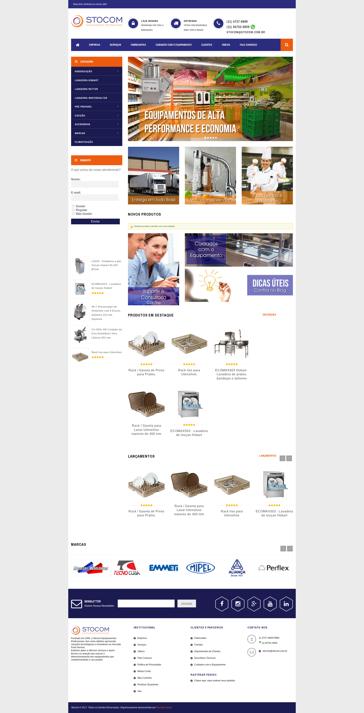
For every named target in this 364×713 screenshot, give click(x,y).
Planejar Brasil (164, 707)
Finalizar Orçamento (147, 684)
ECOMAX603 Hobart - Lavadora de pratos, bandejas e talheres (232, 374)
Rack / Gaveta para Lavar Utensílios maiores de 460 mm (146, 429)
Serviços (115, 44)
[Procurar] (287, 45)
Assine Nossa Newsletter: (99, 605)
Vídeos (226, 44)
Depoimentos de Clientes (207, 651)
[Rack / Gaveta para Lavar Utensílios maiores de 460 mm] (146, 404)
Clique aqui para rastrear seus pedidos (214, 680)
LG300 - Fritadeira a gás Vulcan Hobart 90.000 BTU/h (106, 265)
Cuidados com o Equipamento (174, 44)
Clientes (206, 44)
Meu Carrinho (144, 678)
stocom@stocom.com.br (275, 651)
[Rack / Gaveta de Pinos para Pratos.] (146, 344)
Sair (139, 691)
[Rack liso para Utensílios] (80, 350)
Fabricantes (138, 44)
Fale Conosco (248, 44)
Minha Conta (144, 671)
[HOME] (77, 45)
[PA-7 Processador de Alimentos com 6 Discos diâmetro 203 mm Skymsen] (80, 304)
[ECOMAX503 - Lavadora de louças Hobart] (80, 282)
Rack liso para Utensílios (107, 352)
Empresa (94, 44)
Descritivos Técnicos (205, 658)
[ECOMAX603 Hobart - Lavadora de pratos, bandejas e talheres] (232, 344)
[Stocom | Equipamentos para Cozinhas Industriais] (96, 21)
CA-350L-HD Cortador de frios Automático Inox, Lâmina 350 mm (107, 333)
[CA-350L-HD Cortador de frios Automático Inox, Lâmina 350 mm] (80, 327)
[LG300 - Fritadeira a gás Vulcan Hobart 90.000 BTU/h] (80, 259)
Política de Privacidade (149, 664)
